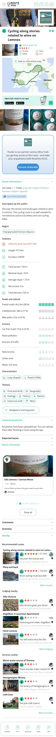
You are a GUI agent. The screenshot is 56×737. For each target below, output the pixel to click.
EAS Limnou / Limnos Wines (18, 479)
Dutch (36, 188)
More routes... (47, 585)
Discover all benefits (28, 167)
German (6, 191)
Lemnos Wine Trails (29, 45)
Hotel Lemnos (10, 630)
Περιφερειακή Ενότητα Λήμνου (18, 231)
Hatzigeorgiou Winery (14, 677)
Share (38, 731)
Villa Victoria (9, 596)
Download (28, 731)
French (44, 188)
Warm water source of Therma (18, 660)
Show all (28, 512)
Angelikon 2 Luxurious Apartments (21, 613)
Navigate (7, 731)
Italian (15, 191)
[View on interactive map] (28, 90)
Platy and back (10, 567)
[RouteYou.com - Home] (13, 4)
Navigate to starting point (22, 410)
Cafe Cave (8, 694)
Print (17, 731)
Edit (49, 731)
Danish (27, 188)
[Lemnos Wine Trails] (46, 21)
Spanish (24, 191)
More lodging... (46, 649)
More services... (46, 712)
